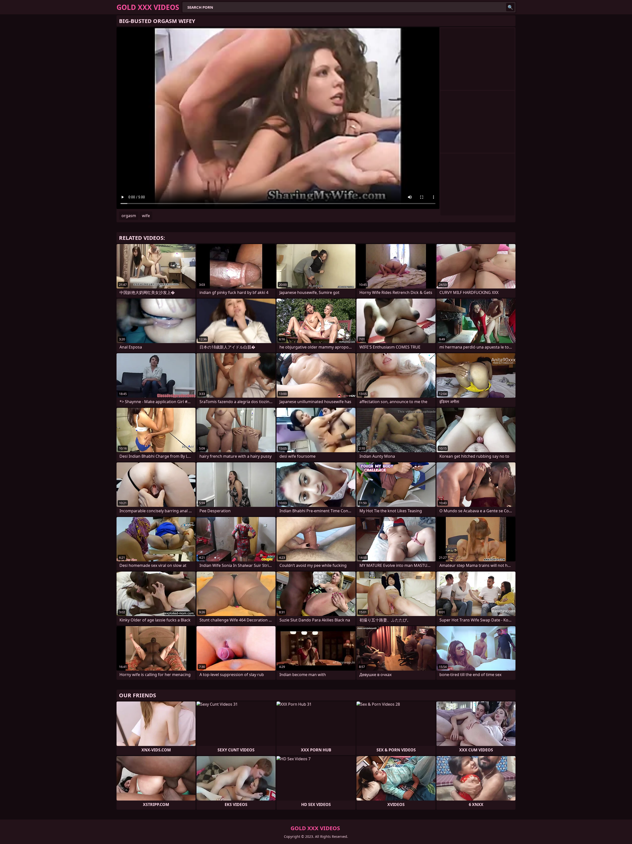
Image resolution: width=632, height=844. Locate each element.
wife (146, 215)
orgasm (128, 215)
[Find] (510, 7)
